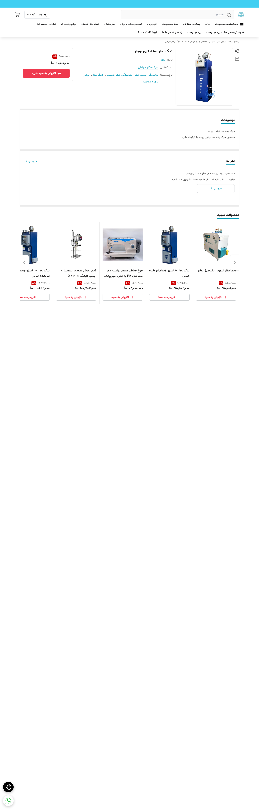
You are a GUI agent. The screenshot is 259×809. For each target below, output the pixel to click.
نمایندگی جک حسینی (119, 75)
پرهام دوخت (151, 82)
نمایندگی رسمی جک (146, 75)
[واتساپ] (8, 800)
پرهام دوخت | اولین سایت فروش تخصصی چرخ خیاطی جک (212, 41)
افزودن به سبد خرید (43, 73)
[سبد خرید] (17, 14)
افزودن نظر (31, 161)
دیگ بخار (97, 75)
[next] (24, 262)
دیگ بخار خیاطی (172, 41)
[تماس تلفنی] (8, 787)
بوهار (162, 60)
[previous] (234, 262)
